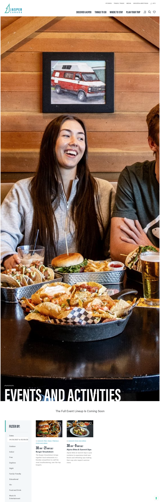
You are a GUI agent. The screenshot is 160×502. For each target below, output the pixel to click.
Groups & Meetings (140, 3)
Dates (11, 435)
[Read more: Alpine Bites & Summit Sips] (80, 442)
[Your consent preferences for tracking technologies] (156, 498)
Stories (109, 3)
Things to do (100, 12)
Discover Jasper (83, 12)
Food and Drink (41, 443)
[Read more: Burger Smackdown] (49, 443)
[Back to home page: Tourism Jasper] (13, 8)
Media (128, 3)
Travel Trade (119, 3)
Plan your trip (133, 12)
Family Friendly (53, 441)
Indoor (40, 441)
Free (45, 441)
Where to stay (116, 12)
